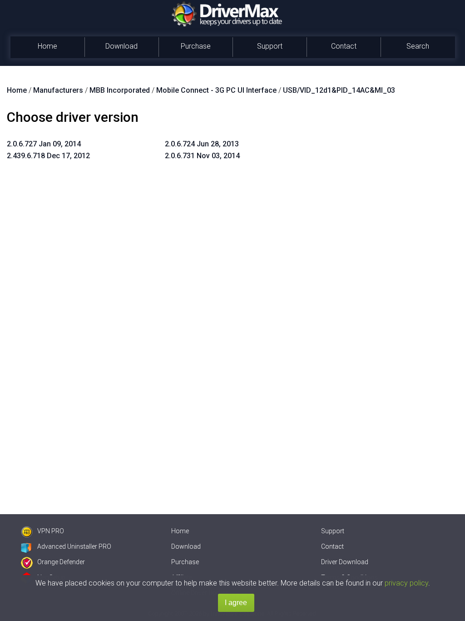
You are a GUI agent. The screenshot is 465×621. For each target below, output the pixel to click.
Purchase (196, 46)
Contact (343, 46)
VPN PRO (50, 531)
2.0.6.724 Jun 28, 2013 (202, 144)
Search (417, 46)
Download (121, 46)
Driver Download (344, 562)
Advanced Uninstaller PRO (74, 546)
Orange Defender (61, 562)
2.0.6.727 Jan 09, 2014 (44, 144)
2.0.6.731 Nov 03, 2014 (202, 155)
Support (269, 46)
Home (47, 46)
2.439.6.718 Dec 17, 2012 (48, 155)
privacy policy (406, 583)
